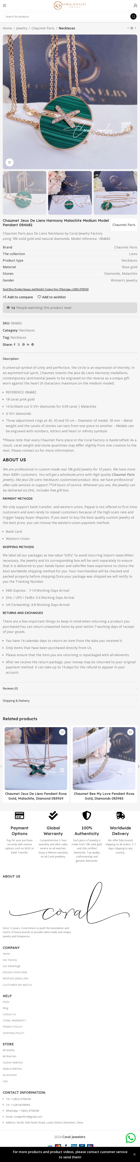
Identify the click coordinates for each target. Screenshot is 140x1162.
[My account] (135, 5)
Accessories (10, 1075)
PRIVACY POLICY (13, 1026)
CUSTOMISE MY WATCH (17, 985)
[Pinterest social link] (23, 344)
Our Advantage (11, 966)
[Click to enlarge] (9, 162)
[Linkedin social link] (28, 344)
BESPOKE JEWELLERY (15, 978)
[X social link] (18, 344)
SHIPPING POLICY (13, 1033)
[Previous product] (128, 28)
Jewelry (21, 28)
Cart (5, 1081)
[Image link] (70, 902)
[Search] (133, 16)
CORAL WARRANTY (14, 1020)
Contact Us (9, 1014)
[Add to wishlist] (62, 732)
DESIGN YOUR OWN (15, 972)
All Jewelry (9, 1050)
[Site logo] (70, 5)
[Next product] (135, 28)
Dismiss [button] (134, 1154)
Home (7, 28)
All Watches (9, 1056)
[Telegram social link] (32, 344)
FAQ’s (6, 1002)
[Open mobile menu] (4, 5)
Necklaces (67, 28)
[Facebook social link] (14, 344)
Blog (5, 1008)
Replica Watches (12, 1068)
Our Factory (10, 960)
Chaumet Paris (43, 28)
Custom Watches (13, 1062)
